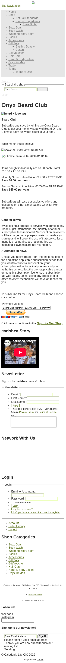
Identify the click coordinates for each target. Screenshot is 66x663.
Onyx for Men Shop (49, 323)
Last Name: (19, 401)
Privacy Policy (26, 412)
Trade (12, 65)
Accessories (16, 40)
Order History (16, 526)
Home (12, 11)
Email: (15, 394)
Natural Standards (26, 18)
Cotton (19, 49)
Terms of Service (47, 412)
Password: (17, 498)
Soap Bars (15, 27)
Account (13, 523)
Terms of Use (23, 71)
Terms (12, 68)
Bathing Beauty (25, 46)
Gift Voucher (16, 52)
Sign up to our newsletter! (18, 627)
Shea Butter (30, 24)
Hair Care (14, 56)
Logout (12, 529)
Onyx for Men (16, 62)
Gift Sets (13, 43)
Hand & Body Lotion (21, 59)
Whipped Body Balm (21, 33)
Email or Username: (23, 491)
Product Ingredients (27, 21)
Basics (12, 37)
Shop (11, 14)
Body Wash (15, 30)
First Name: (19, 398)
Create (40, 659)
